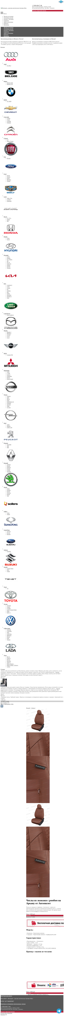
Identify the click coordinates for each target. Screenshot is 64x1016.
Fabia (8, 488)
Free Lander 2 (10, 315)
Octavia (9, 493)
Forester (9, 551)
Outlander (9, 376)
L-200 (8, 373)
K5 (7, 289)
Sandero (9, 471)
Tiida (8, 406)
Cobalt (8, 118)
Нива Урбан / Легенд (12, 665)
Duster (8, 466)
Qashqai (9, 403)
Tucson (8, 268)
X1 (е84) (9, 101)
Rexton (8, 534)
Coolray (9, 199)
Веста (8, 657)
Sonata (8, 266)
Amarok (9, 629)
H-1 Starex (9, 259)
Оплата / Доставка (9, 19)
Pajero (8, 377)
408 (8, 447)
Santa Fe (9, 263)
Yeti (8, 495)
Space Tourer (10, 141)
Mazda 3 (9, 332)
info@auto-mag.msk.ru (6, 996)
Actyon (9, 531)
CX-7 (8, 337)
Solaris (8, 265)
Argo (8, 513)
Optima (9, 290)
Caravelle (9, 631)
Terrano (9, 404)
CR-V (8, 239)
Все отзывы (4, 702)
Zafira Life (9, 427)
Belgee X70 (10, 84)
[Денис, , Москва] (4, 686)
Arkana (9, 464)
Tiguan (8, 639)
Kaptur (8, 468)
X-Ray (8, 666)
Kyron (8, 533)
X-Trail (8, 407)
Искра (8, 659)
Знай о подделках (8, 22)
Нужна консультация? (6, 1013)
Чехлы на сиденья (8, 16)
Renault (28, 708)
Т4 (7, 588)
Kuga (8, 178)
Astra (8, 424)
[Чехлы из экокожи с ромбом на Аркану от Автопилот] (38, 732)
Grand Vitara (10, 568)
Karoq (8, 491)
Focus (8, 175)
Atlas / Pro (9, 198)
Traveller (9, 444)
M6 (8, 221)
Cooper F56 (10, 355)
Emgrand (9, 201)
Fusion (8, 177)
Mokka (8, 426)
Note (8, 400)
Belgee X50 (10, 82)
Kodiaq (9, 490)
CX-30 (8, 335)
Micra (8, 399)
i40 (7, 261)
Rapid (8, 494)
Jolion (8, 219)
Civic (8, 238)
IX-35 (8, 262)
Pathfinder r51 (10, 402)
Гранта (8, 658)
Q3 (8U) (9, 65)
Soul (8, 298)
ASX (8, 372)
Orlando (9, 122)
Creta (8, 256)
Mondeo (9, 179)
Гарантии (6, 20)
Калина (9, 661)
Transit (8, 181)
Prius (8, 611)
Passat (8, 637)
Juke (8, 397)
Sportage (9, 295)
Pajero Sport (10, 379)
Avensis (9, 605)
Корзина (3, 1014)
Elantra (8, 258)
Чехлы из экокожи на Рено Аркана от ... (38, 994)
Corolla (9, 608)
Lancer (8, 375)
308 (8, 446)
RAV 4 (8, 612)
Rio (8, 292)
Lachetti (9, 121)
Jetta (8, 632)
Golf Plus (9, 634)
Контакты (6, 25)
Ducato (8, 158)
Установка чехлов (8, 17)
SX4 (8, 570)
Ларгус (9, 662)
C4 (7, 140)
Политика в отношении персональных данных (13, 1004)
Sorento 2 (9, 296)
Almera (9, 396)
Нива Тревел (10, 664)
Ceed (8, 286)
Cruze (8, 120)
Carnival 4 (9, 285)
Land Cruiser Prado (12, 610)
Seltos (8, 293)
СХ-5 (8, 336)
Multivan (9, 635)
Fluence (9, 467)
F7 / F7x (9, 218)
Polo (8, 638)
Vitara (8, 571)
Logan (8, 470)
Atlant (8, 514)
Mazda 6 (9, 333)
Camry (8, 607)
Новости (6, 23)
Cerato (8, 288)
